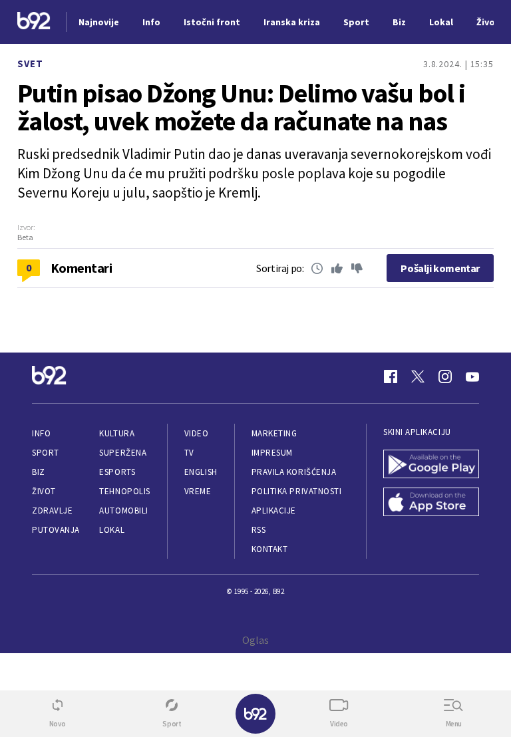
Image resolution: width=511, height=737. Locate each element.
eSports (117, 472)
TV (189, 452)
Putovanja (56, 529)
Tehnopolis (124, 491)
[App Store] (431, 503)
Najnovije (99, 22)
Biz (38, 472)
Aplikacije (274, 510)
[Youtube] (472, 376)
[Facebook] (390, 376)
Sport (45, 452)
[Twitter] (418, 376)
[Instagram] (445, 376)
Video (196, 433)
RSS (259, 529)
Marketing (274, 433)
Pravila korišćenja (294, 472)
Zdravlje (52, 510)
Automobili (123, 510)
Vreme (198, 491)
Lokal (111, 529)
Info (41, 433)
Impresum (272, 452)
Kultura (116, 433)
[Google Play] (431, 465)
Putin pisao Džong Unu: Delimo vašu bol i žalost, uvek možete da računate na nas (241, 107)
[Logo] (34, 22)
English (201, 472)
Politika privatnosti (297, 491)
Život (44, 491)
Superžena (122, 452)
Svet (30, 63)
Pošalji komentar (440, 268)
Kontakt (270, 549)
